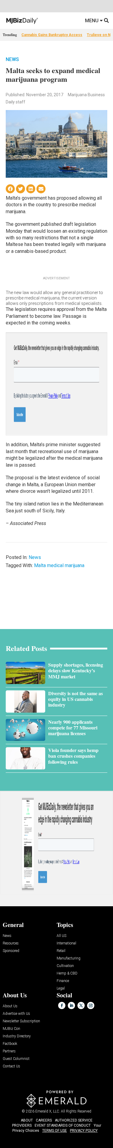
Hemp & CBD (67, 973)
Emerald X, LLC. (47, 1111)
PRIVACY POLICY (84, 1130)
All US (61, 936)
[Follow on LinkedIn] (71, 1005)
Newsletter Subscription (21, 1021)
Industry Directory (17, 1036)
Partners (9, 1051)
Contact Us (11, 1066)
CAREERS (44, 1120)
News (12, 59)
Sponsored (11, 951)
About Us (10, 1006)
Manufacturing (68, 958)
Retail (61, 951)
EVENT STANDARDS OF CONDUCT (63, 1125)
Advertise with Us (16, 1014)
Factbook (10, 1044)
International (66, 943)
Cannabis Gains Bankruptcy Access (51, 35)
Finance (63, 981)
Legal (61, 988)
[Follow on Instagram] (90, 1005)
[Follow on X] (81, 1005)
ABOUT (27, 1120)
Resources (11, 943)
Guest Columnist (16, 1059)
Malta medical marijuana (59, 565)
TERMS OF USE (54, 1130)
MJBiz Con (11, 1029)
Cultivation (65, 966)
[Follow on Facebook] (61, 1005)
